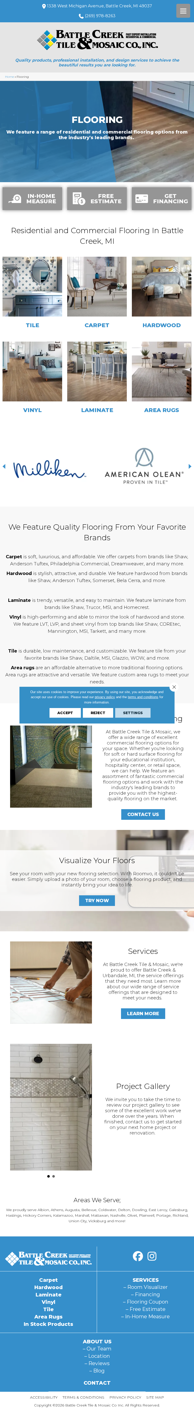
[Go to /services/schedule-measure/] (32, 198)
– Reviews (97, 1363)
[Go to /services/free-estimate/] (97, 198)
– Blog (97, 1371)
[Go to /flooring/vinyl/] (32, 379)
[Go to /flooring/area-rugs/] (161, 379)
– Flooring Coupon (145, 1302)
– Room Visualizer (146, 1287)
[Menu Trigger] (183, 11)
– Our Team (97, 1349)
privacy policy (105, 697)
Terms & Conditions (83, 1397)
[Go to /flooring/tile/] (32, 294)
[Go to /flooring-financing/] (161, 198)
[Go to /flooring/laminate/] (97, 379)
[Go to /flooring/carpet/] (97, 294)
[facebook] (138, 1256)
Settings (133, 713)
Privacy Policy (125, 1397)
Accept (65, 713)
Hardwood (48, 1287)
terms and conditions (143, 697)
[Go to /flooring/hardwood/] (161, 294)
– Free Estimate (145, 1309)
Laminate (48, 1295)
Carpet (48, 1280)
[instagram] (152, 1256)
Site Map (155, 1397)
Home (9, 77)
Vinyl (48, 1302)
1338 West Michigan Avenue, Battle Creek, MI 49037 (99, 6)
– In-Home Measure (145, 1316)
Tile (48, 1309)
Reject (98, 713)
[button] (5, 466)
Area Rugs (48, 1317)
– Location (97, 1356)
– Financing (145, 1294)
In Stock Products (48, 1324)
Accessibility (44, 1397)
